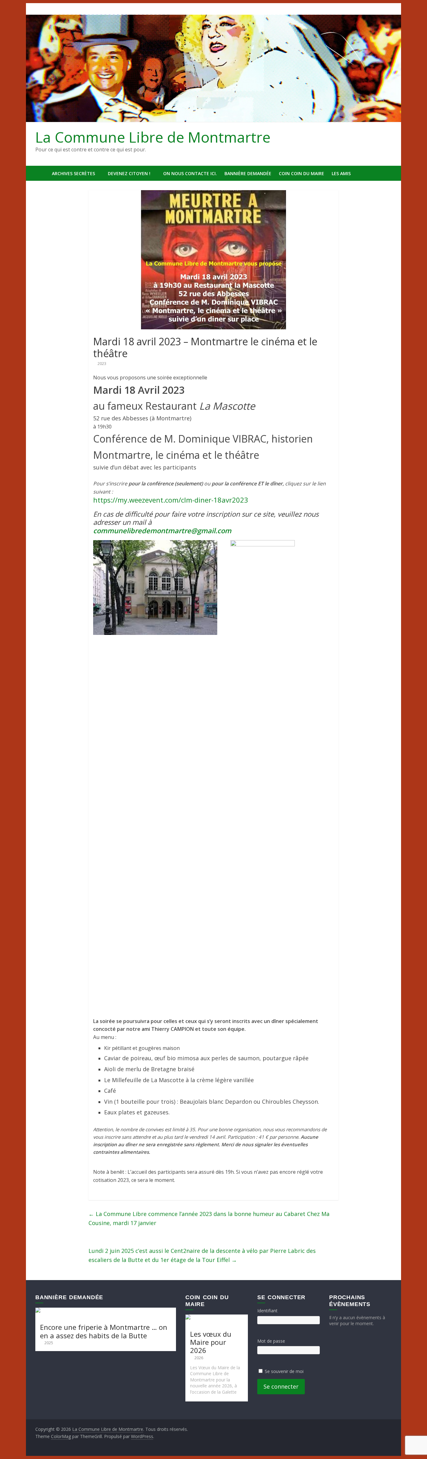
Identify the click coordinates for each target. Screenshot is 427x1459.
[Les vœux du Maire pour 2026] (216, 1317)
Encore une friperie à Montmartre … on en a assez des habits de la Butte (103, 1331)
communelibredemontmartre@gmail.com (162, 530)
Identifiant (267, 1311)
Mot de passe (271, 1341)
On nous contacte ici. (190, 173)
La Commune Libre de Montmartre (152, 137)
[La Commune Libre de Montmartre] (41, 173)
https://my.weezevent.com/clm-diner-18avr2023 (170, 499)
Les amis (341, 173)
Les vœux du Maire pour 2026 (210, 1342)
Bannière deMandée (247, 173)
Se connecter (281, 1386)
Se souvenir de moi (284, 1371)
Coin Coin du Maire (301, 173)
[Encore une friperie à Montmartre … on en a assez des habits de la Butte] (105, 1311)
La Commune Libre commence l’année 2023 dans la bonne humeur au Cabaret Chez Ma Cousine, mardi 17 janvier (208, 1218)
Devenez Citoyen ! (129, 173)
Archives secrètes (73, 173)
